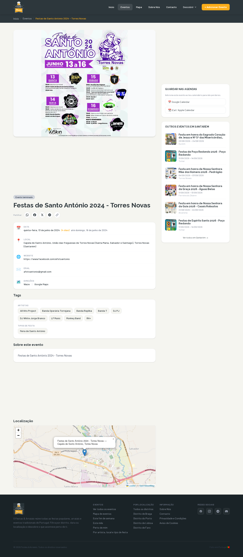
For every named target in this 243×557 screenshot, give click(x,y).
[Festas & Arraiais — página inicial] (18, 7)
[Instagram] (209, 511)
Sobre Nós (154, 7)
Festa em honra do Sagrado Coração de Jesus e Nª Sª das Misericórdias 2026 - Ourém (202, 137)
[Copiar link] (57, 215)
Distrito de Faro (141, 527)
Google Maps (41, 284)
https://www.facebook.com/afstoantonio (47, 258)
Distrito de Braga (142, 513)
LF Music (55, 318)
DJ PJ (116, 310)
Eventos (125, 7)
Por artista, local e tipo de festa (110, 532)
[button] (84, 452)
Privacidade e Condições (173, 518)
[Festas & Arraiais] (18, 508)
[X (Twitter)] (42, 215)
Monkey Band (73, 318)
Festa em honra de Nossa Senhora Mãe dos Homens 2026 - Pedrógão (200, 170)
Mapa (139, 7)
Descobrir (188, 7)
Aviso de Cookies (169, 522)
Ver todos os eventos (104, 509)
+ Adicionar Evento (216, 7)
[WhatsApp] (27, 215)
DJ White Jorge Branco (32, 318)
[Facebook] (35, 215)
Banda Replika (84, 310)
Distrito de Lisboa (143, 522)
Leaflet (132, 485)
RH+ (89, 318)
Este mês (98, 522)
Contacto (171, 7)
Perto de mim (100, 527)
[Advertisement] (84, 166)
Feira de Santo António (32, 330)
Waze (27, 284)
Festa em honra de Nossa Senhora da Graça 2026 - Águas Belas (200, 188)
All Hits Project (28, 310)
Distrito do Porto (142, 518)
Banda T (102, 310)
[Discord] (226, 511)
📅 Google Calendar (179, 101)
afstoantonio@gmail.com (37, 271)
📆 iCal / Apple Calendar (181, 110)
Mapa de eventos (102, 513)
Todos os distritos (143, 509)
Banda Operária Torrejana (56, 310)
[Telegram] (50, 215)
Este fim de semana (103, 518)
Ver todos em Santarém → (195, 237)
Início (111, 7)
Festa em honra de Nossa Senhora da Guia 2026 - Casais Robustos (200, 205)
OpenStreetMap (147, 485)
